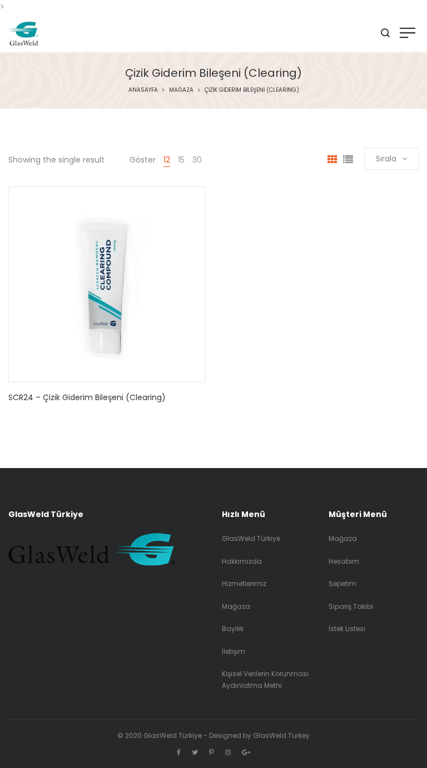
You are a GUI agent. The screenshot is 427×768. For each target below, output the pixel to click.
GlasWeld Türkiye (251, 538)
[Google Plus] (246, 752)
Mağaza (181, 90)
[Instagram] (228, 752)
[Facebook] (179, 752)
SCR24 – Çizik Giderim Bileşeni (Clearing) (87, 397)
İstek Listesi (347, 628)
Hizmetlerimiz (244, 583)
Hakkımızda (242, 561)
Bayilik (233, 628)
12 (166, 159)
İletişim (233, 651)
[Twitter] (195, 752)
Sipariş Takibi (351, 606)
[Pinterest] (211, 752)
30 (197, 159)
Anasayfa (143, 90)
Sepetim (342, 583)
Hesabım (344, 561)
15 (181, 159)
